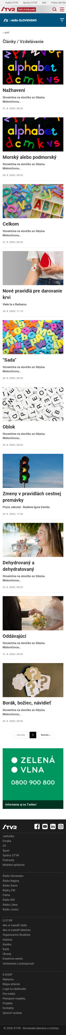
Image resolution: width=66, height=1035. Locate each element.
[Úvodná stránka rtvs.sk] (8, 9)
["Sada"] (33, 337)
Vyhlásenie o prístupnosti (18, 963)
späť (6, 32)
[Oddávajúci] (33, 613)
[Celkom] (33, 201)
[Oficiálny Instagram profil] (60, 826)
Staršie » (46, 735)
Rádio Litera (10, 904)
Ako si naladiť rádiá (15, 925)
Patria (6, 895)
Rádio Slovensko (13, 876)
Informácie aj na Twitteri (20, 804)
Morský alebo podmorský (29, 157)
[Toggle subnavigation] (62, 20)
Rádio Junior (10, 909)
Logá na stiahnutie (14, 989)
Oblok (9, 427)
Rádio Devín (10, 885)
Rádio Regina (11, 880)
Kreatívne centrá (13, 958)
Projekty (8, 1003)
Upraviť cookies (12, 1013)
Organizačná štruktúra (16, 934)
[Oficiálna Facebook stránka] (37, 826)
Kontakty (8, 1008)
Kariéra (7, 944)
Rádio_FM (9, 890)
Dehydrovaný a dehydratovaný (18, 566)
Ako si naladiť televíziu (17, 930)
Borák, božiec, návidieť (27, 703)
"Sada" (9, 360)
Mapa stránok (11, 984)
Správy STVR (30, 2)
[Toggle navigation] (62, 9)
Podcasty (8, 860)
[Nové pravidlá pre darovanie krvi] (33, 268)
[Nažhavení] (33, 67)
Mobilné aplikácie (13, 865)
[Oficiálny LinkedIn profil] (52, 826)
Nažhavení (14, 90)
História (7, 939)
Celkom (11, 224)
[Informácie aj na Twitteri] (33, 778)
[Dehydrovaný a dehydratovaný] (33, 540)
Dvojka (7, 841)
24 (4, 845)
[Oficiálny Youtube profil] (45, 826)
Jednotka (8, 836)
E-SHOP (7, 974)
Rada (6, 949)
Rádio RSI (9, 899)
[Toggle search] (54, 9)
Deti (44, 2)
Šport (6, 850)
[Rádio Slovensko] (21, 20)
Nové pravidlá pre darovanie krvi (32, 294)
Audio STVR (12, 2)
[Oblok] (33, 404)
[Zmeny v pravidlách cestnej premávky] (33, 471)
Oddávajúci (14, 636)
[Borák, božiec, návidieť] (33, 680)
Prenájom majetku (14, 998)
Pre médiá (9, 993)
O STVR (7, 920)
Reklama (8, 979)
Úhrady (7, 954)
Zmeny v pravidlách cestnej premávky (32, 497)
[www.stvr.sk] (10, 827)
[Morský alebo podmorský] (33, 134)
